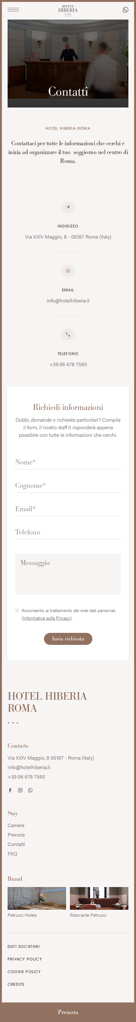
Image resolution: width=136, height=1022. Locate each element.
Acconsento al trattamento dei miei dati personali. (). (69, 614)
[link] (125, 10)
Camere (16, 825)
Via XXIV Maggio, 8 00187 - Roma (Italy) (51, 757)
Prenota (68, 1012)
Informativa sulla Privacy (46, 618)
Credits (16, 985)
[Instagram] (20, 791)
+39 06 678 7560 (26, 776)
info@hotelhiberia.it (29, 767)
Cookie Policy (24, 972)
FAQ (12, 853)
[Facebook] (10, 791)
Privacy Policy (25, 959)
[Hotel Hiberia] (68, 11)
